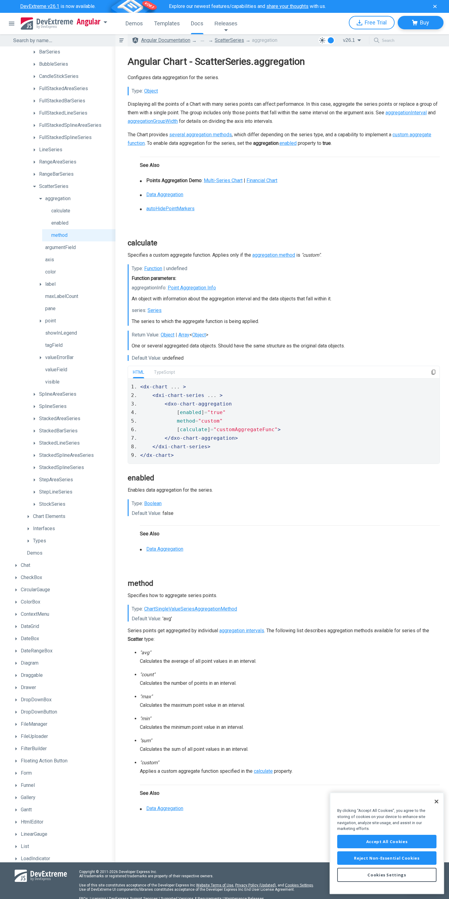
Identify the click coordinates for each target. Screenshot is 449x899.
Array (183, 335)
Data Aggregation (164, 194)
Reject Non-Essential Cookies (386, 858)
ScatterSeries (229, 40)
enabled (288, 143)
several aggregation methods (200, 135)
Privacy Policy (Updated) (255, 885)
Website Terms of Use (214, 885)
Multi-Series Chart (223, 180)
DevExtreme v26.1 (39, 6)
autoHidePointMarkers (170, 208)
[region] (387, 843)
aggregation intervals (241, 630)
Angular (88, 21)
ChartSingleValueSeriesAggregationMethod (190, 609)
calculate (263, 771)
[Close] (436, 801)
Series (155, 310)
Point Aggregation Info (192, 288)
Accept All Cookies (387, 841)
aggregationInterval (406, 113)
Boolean (153, 503)
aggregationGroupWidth (153, 121)
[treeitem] (72, 52)
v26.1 (349, 40)
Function (153, 268)
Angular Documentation (165, 40)
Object (151, 91)
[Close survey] (435, 6)
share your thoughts (287, 6)
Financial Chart (261, 180)
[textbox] (60, 40)
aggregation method (273, 255)
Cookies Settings (299, 885)
